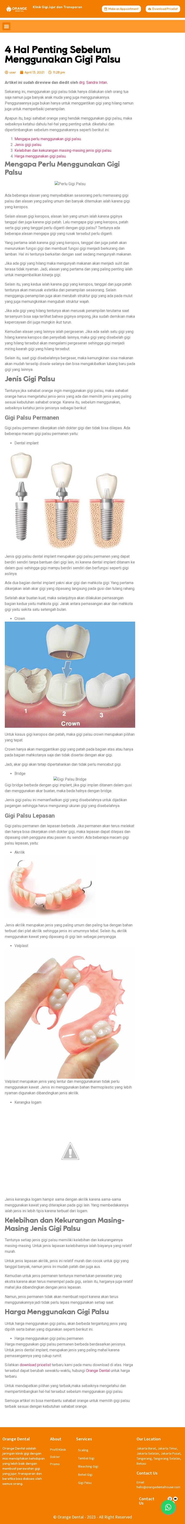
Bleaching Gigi (88, 1466)
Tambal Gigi (86, 1458)
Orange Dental (98, 1370)
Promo (55, 1464)
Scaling (83, 1450)
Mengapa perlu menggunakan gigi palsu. (48, 139)
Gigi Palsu (85, 1483)
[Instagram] (170, 1499)
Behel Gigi (85, 1474)
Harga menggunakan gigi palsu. (40, 156)
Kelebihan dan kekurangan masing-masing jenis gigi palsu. (63, 150)
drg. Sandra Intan (93, 82)
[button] (6, 26)
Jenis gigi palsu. (28, 144)
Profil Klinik (58, 1449)
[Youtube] (175, 1499)
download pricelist (35, 1365)
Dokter (55, 1457)
